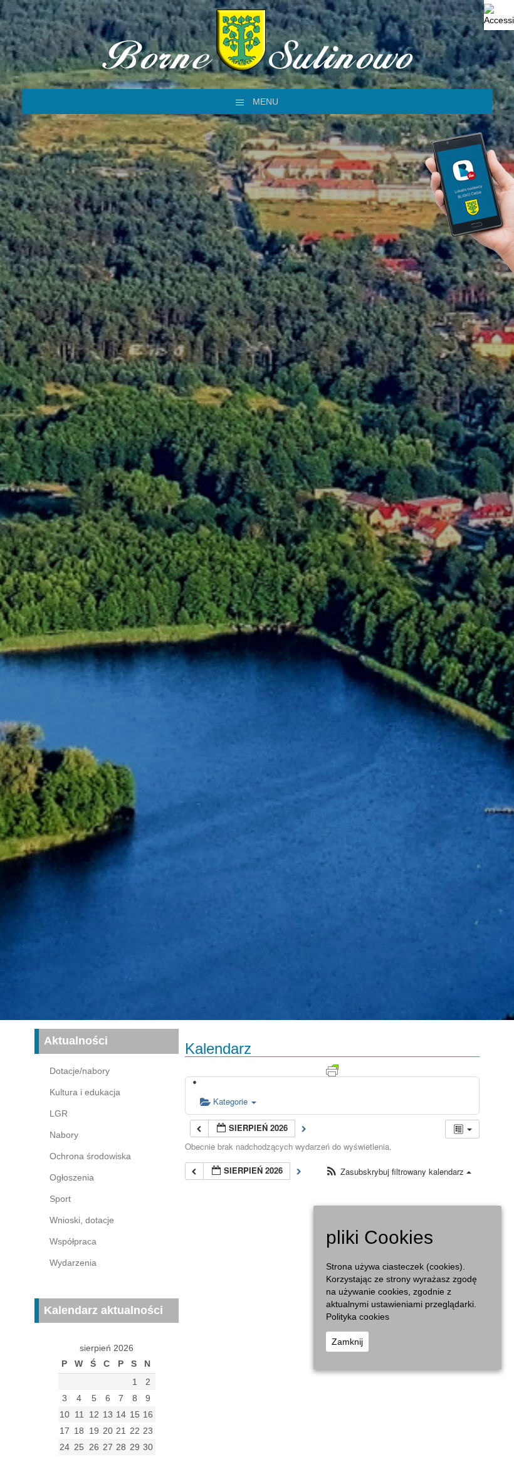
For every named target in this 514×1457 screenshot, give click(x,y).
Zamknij (347, 1342)
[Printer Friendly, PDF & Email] (332, 1070)
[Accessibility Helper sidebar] (499, 15)
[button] (398, 1172)
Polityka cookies (357, 1317)
